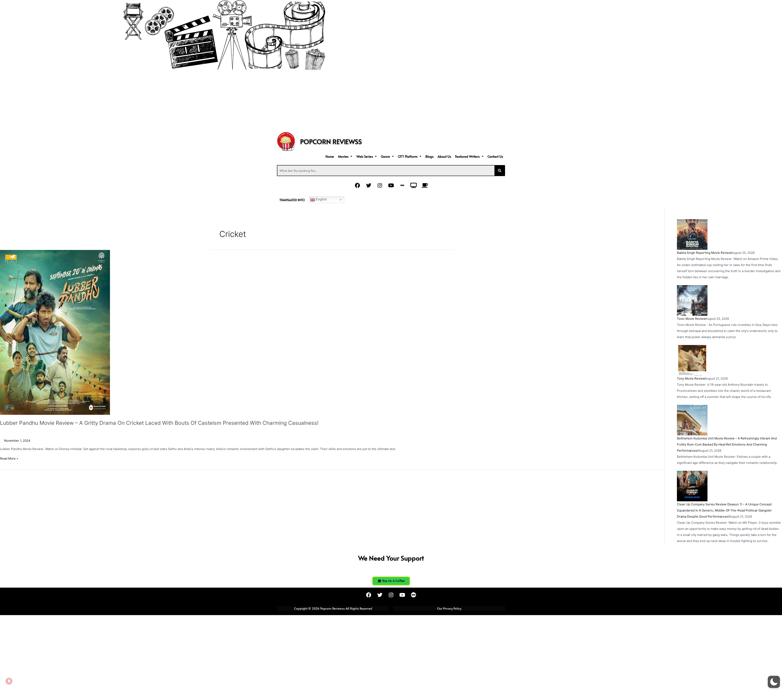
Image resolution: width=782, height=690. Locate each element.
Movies (343, 156)
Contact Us (495, 156)
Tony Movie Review (691, 378)
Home (329, 156)
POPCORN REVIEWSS (331, 141)
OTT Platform (407, 156)
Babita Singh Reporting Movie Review (704, 253)
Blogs (429, 156)
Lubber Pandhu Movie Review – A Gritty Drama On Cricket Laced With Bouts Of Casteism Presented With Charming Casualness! (159, 423)
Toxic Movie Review (691, 319)
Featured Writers (467, 156)
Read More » (9, 458)
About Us (444, 156)
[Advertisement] (391, 100)
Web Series (364, 156)
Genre (385, 156)
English (321, 199)
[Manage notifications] (9, 681)
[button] (345, 156)
